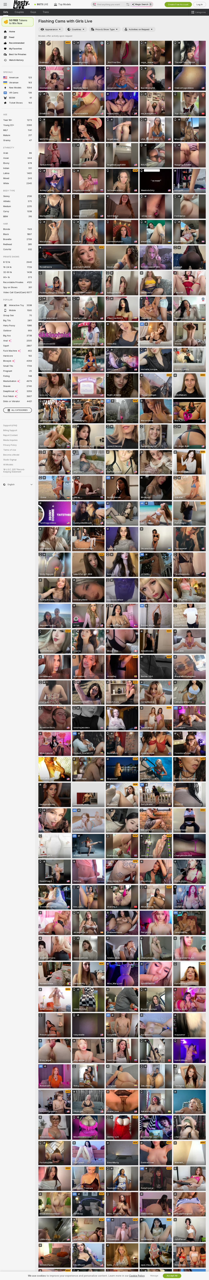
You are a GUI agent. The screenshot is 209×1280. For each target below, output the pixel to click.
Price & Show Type (105, 29)
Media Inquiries (10, 440)
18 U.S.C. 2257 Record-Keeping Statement (14, 470)
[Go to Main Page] (20, 4)
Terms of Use (9, 450)
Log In (200, 4)
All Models (8, 465)
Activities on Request (139, 29)
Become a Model (11, 455)
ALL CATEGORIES (19, 410)
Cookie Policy (137, 1275)
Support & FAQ (10, 425)
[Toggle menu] (5, 4)
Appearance (51, 29)
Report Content (10, 435)
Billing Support (10, 430)
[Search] (128, 4)
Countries (76, 29)
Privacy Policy (10, 445)
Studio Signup (10, 460)
